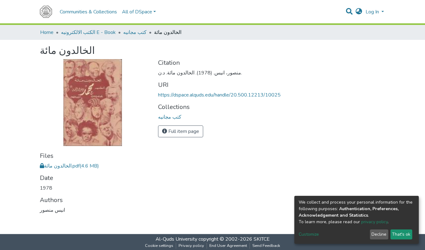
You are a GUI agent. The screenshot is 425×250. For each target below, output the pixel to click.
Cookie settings (159, 245)
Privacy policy (191, 245)
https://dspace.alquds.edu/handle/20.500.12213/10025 (219, 95)
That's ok (401, 234)
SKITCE (262, 239)
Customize (309, 234)
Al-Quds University (176, 239)
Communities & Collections (88, 11)
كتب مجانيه (135, 32)
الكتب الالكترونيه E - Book (88, 32)
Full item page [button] (183, 131)
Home (47, 32)
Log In (373, 11)
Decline (378, 234)
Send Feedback (266, 245)
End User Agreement (228, 245)
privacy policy (374, 222)
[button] (358, 12)
